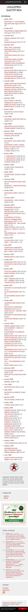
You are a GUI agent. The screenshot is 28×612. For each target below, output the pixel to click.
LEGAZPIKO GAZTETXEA (13, 2)
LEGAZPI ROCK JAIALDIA (12, 174)
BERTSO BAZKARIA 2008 (12, 182)
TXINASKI (7, 426)
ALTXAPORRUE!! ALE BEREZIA (14, 332)
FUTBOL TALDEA (10, 436)
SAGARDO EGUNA (10, 410)
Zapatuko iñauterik (10, 42)
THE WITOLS (8, 414)
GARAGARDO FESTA (11, 349)
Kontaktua (6, 590)
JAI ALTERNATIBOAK (11, 292)
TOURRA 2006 (9, 405)
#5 (18, 569)
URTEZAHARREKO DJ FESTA (13, 370)
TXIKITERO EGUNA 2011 (12, 51)
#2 (22, 541)
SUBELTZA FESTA (10, 104)
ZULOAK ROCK (9, 240)
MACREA (7, 382)
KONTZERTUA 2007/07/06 (13, 264)
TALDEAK (7, 162)
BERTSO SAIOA (9, 211)
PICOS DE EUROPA (10, 271)
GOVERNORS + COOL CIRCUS (14, 200)
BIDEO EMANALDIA (10, 355)
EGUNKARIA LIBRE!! (10, 193)
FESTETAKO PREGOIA (11, 319)
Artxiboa (5, 588)
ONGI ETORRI (8, 365)
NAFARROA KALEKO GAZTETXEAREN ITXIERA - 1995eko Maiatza (13, 450)
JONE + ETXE (9, 242)
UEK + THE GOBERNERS (12, 361)
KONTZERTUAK (9, 387)
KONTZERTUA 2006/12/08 (13, 374)
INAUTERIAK (8, 91)
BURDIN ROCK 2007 (11, 336)
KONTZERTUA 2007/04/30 (13, 315)
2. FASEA (7, 151)
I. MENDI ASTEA (9, 282)
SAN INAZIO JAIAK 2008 (12, 141)
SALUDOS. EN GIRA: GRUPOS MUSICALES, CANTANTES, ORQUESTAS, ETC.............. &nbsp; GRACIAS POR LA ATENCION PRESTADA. (14, 564)
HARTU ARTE (8, 430)
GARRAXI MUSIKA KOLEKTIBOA (14, 432)
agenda (6, 496)
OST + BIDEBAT (9, 280)
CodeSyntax (13, 602)
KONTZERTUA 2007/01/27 (13, 357)
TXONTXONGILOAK (10, 338)
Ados (23, 608)
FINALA (6, 149)
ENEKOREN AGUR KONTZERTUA (15, 119)
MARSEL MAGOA (9, 326)
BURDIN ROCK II (9, 257)
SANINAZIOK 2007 (10, 262)
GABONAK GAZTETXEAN (12, 213)
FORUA (6, 438)
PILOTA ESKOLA (9, 428)
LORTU (6, 416)
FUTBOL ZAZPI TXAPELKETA (13, 167)
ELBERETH (7, 422)
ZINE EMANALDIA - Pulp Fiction (14, 233)
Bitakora (5, 604)
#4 (24, 560)
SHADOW (7, 420)
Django (17, 604)
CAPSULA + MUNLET (11, 229)
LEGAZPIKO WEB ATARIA (12, 303)
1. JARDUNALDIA (9, 160)
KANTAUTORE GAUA (11, 345)
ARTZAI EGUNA (9, 399)
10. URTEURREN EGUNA (12, 296)
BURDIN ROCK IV (10, 106)
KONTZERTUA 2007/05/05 (13, 288)
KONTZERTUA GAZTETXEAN (13, 93)
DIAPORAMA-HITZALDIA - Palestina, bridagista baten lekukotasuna (13, 219)
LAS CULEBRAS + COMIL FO (13, 328)
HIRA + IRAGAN (9, 278)
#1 (18, 533)
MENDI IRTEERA (9, 227)
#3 (23, 550)
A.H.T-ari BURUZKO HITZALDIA (14, 351)
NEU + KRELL (8, 251)
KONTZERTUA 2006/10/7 (12, 392)
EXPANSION (8, 424)
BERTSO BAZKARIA (10, 70)
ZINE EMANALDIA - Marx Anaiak (15, 223)
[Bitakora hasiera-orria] (1, 2)
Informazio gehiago (4, 610)
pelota (6, 498)
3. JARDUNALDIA (10, 156)
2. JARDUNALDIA (10, 158)
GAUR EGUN (8, 418)
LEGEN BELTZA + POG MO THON (15, 311)
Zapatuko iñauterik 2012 (12, 38)
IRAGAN (6, 412)
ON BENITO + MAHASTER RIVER (15, 186)
